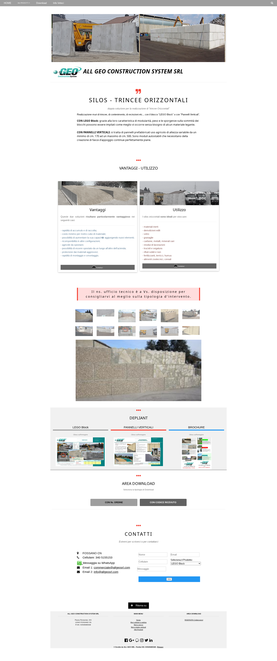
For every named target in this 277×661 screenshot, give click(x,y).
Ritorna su (141, 605)
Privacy (160, 647)
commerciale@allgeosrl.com (112, 567)
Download (41, 3)
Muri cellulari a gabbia (138, 622)
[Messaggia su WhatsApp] (80, 562)
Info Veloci (58, 3)
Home (138, 620)
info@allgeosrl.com (106, 572)
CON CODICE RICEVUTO (163, 502)
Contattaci (99, 268)
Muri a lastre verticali (138, 627)
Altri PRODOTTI (23, 3)
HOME (7, 3)
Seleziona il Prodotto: (182, 559)
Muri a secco (138, 625)
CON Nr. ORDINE (114, 502)
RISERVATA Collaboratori (194, 620)
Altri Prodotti (138, 629)
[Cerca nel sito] (272, 3)
